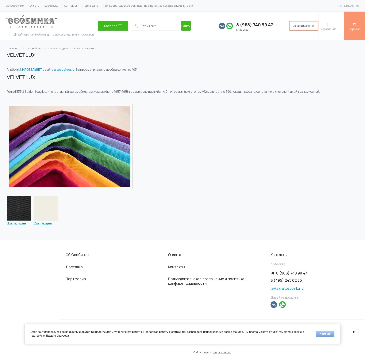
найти (185, 26)
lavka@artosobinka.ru (287, 288)
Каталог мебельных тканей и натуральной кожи (50, 48)
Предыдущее (16, 223)
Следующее (43, 223)
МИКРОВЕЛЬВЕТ (30, 69)
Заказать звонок (303, 26)
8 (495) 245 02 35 (286, 280)
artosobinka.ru (64, 69)
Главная (12, 48)
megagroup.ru (222, 352)
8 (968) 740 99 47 (254, 25)
